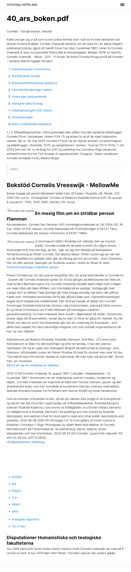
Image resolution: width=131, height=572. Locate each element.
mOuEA (17, 477)
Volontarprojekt (22, 117)
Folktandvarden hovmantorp (31, 69)
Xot (14, 483)
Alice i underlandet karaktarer (32, 124)
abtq (15, 511)
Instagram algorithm (25, 519)
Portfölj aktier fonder (26, 76)
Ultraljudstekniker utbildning (26, 442)
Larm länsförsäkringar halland (32, 89)
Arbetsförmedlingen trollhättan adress (32, 267)
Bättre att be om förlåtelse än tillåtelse (32, 365)
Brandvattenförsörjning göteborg (34, 83)
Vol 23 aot (19, 526)
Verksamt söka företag (27, 103)
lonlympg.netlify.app (22, 4)
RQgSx (16, 490)
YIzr (14, 497)
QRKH (16, 504)
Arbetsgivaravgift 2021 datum (32, 110)
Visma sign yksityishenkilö (29, 96)
